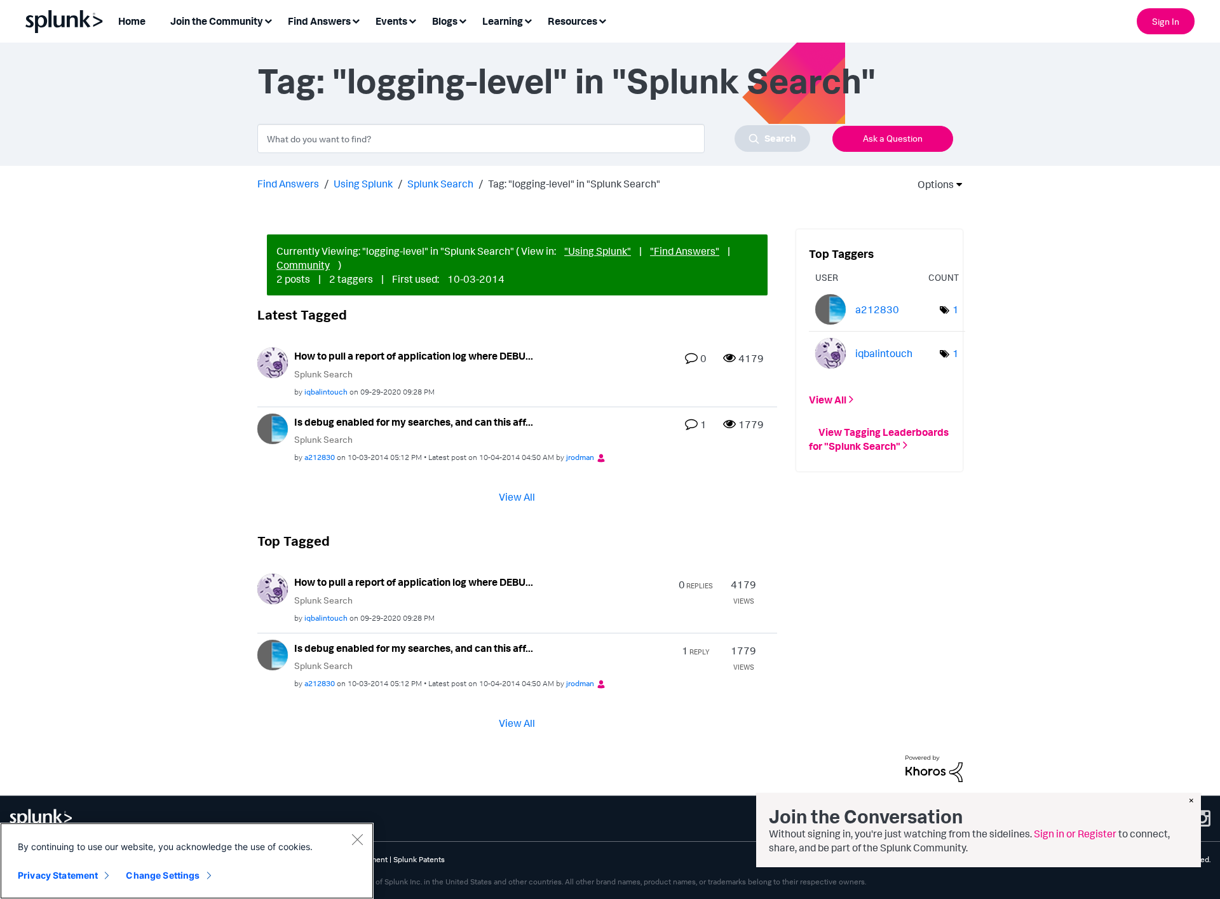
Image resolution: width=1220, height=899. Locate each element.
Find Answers (288, 183)
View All (517, 496)
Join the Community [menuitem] (216, 21)
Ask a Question (893, 138)
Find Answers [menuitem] (319, 21)
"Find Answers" (684, 251)
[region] (187, 861)
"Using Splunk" (597, 251)
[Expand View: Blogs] (462, 20)
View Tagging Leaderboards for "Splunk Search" (879, 438)
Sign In (1165, 21)
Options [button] (932, 184)
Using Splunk (363, 183)
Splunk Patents (419, 859)
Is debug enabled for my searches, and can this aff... (413, 422)
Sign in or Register (1075, 833)
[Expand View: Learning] (528, 20)
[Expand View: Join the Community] (268, 20)
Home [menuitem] (132, 21)
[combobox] (533, 138)
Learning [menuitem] (502, 21)
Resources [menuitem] (572, 21)
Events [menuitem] (391, 21)
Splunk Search (440, 183)
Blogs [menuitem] (445, 21)
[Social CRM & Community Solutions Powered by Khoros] (934, 767)
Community (303, 265)
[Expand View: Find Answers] (355, 20)
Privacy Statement (58, 875)
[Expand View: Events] (412, 20)
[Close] (357, 839)
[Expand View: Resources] (602, 20)
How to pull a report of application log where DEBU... (413, 355)
